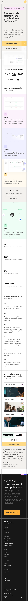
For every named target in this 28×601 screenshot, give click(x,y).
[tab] (7, 435)
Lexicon (5, 583)
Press (5, 578)
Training (6, 540)
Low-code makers (8, 561)
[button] (22, 598)
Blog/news (6, 554)
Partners (6, 572)
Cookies (5, 596)
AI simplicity (6, 532)
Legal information (7, 593)
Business (6, 563)
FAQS (5, 582)
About (5, 552)
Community (6, 541)
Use (5, 531)
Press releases (7, 580)
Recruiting (6, 556)
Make (5, 529)
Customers (6, 571)
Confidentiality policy (8, 595)
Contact (6, 551)
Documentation (7, 538)
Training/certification (8, 543)
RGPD (5, 597)
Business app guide (8, 545)
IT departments (7, 565)
